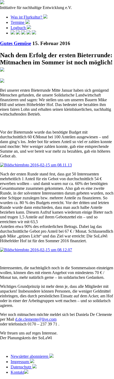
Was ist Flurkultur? (27, 17)
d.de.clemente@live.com (35, 319)
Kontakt (17, 372)
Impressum (20, 361)
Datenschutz (21, 367)
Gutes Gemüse (15, 43)
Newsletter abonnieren (30, 356)
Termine (18, 22)
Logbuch (19, 27)
